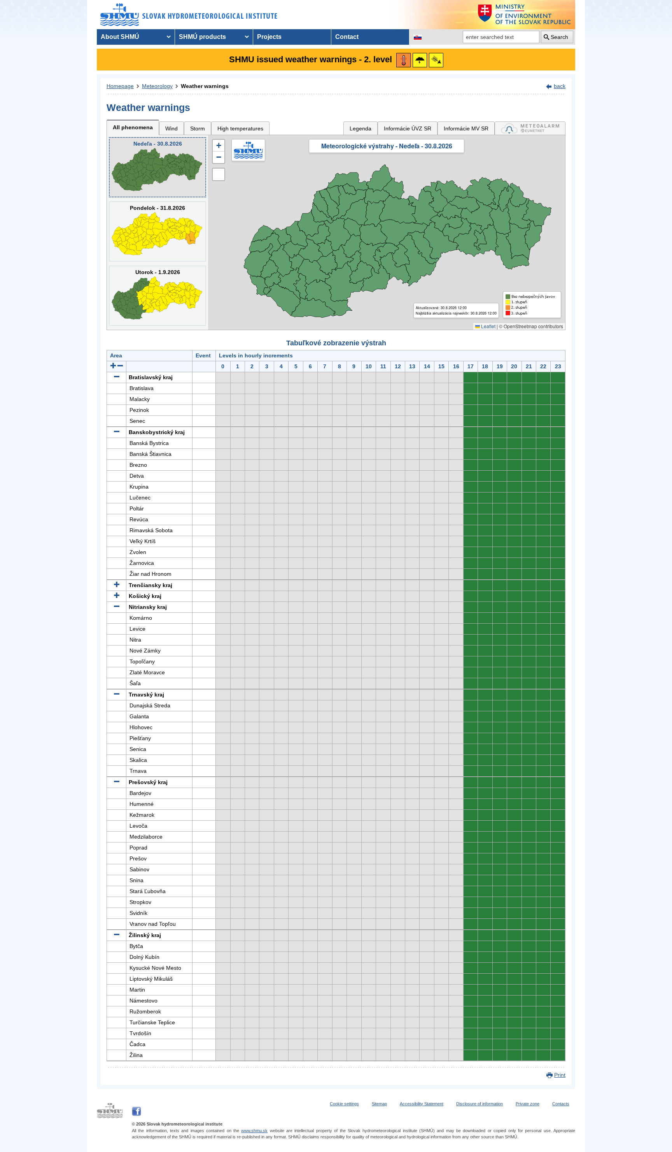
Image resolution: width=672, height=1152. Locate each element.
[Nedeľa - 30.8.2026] (157, 167)
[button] (218, 145)
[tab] (530, 128)
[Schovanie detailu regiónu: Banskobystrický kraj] (116, 432)
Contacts (560, 1103)
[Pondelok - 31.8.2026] (157, 231)
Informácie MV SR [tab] (466, 128)
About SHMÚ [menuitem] (120, 36)
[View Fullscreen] (218, 174)
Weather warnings (205, 86)
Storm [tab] (197, 128)
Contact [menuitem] (347, 36)
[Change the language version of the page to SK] (417, 37)
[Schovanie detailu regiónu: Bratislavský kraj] (116, 377)
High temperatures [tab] (240, 128)
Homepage (120, 86)
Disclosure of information (479, 1103)
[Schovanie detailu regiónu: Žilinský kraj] (116, 935)
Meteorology (157, 86)
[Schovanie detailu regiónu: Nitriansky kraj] (116, 607)
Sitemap (379, 1103)
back (559, 86)
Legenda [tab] (360, 128)
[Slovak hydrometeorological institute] (189, 14)
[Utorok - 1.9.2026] (157, 295)
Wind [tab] (171, 128)
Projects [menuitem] (269, 36)
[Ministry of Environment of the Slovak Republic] (524, 14)
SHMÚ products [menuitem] (202, 36)
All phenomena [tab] (133, 127)
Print (559, 1075)
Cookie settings (344, 1103)
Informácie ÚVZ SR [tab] (407, 128)
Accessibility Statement (421, 1103)
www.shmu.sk (254, 1130)
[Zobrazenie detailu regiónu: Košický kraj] (116, 596)
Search (559, 37)
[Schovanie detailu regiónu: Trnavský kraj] (116, 694)
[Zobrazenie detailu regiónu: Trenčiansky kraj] (116, 585)
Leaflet (487, 326)
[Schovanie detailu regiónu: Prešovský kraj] (116, 782)
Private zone (527, 1103)
